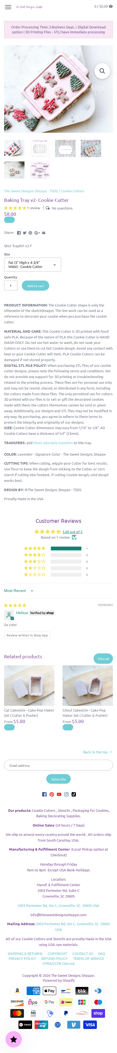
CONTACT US (82, 953)
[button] (15, 207)
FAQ (101, 953)
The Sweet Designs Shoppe (72, 975)
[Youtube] (59, 794)
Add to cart (35, 286)
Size (7, 254)
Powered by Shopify (59, 980)
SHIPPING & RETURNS (25, 953)
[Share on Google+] (37, 231)
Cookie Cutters (72, 190)
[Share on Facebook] (19, 231)
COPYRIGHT (57, 953)
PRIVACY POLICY (22, 958)
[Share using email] (43, 231)
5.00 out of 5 (72, 531)
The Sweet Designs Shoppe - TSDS (31, 190)
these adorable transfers (53, 442)
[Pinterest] (52, 794)
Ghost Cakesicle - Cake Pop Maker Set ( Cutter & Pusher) (85, 712)
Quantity (10, 277)
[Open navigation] (8, 7)
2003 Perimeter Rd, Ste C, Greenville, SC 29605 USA (58, 905)
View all (103, 658)
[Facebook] (44, 794)
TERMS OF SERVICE (88, 958)
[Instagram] (66, 794)
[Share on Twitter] (24, 231)
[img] (15, 605)
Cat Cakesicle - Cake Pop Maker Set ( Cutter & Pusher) (29, 712)
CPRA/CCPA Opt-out (58, 963)
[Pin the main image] (30, 231)
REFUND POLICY (54, 958)
